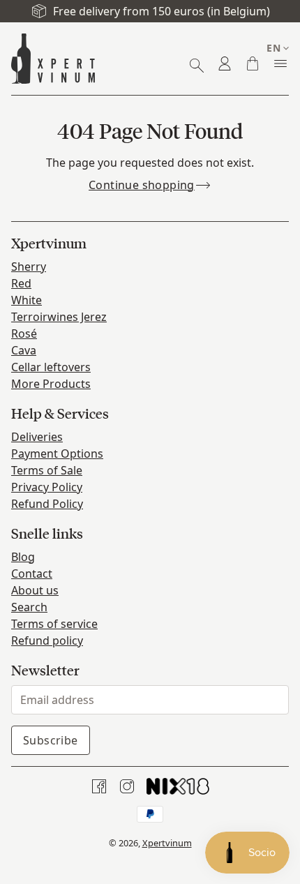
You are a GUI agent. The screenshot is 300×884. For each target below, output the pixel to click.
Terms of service (54, 623)
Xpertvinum (167, 843)
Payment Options (57, 453)
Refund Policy (47, 503)
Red (21, 283)
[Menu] (280, 63)
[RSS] (178, 786)
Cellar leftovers (51, 367)
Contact (31, 573)
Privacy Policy (46, 487)
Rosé (24, 333)
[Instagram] (127, 786)
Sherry (28, 266)
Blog (23, 556)
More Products (51, 383)
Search (29, 607)
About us (35, 590)
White (26, 300)
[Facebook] (99, 786)
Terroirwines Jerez (59, 316)
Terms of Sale (46, 470)
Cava (23, 350)
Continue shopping (142, 185)
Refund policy (47, 640)
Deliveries (37, 436)
